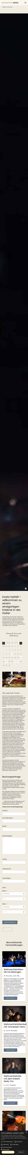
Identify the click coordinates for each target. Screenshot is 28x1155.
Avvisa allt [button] (21, 1152)
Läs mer (2, 1139)
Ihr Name (4, 810)
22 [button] (6, 661)
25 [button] (15, 661)
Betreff (4, 826)
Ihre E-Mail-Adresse (7, 818)
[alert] (14, 1143)
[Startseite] (10, 2)
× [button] (26, 1132)
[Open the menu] (25, 3)
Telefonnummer (6, 869)
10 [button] (12, 654)
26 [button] (17, 661)
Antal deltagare (6, 878)
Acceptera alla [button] (8, 1152)
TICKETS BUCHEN (10, 998)
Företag (4, 859)
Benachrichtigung (7, 836)
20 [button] (20, 657)
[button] (3, 643)
